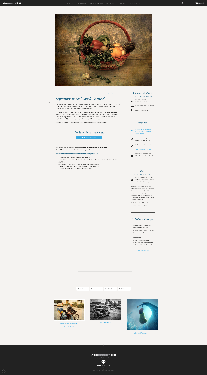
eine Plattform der (103, 358)
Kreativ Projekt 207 (105, 322)
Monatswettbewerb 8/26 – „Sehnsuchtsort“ (69, 325)
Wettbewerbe (81, 3)
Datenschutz (104, 370)
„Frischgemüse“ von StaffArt (115, 93)
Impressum (95, 370)
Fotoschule (110, 3)
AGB (100, 370)
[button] (82, 289)
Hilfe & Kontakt (111, 370)
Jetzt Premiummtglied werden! (143, 149)
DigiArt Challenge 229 (142, 333)
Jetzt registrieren (139, 133)
